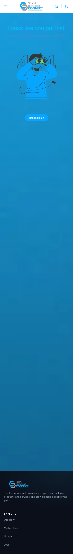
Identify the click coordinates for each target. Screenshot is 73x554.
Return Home (36, 117)
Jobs (6, 544)
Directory (9, 519)
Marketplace (11, 528)
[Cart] (66, 6)
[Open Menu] (5, 6)
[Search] (57, 6)
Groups (8, 536)
